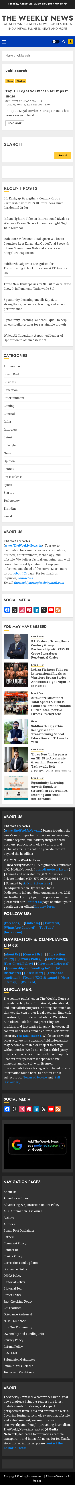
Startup (21, 81)
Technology (12, 501)
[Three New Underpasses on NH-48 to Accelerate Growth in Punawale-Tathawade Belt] (16, 759)
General (9, 414)
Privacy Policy (13, 1340)
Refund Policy (13, 1347)
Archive (9, 1218)
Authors (9, 1224)
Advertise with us (16, 1198)
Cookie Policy (13, 1256)
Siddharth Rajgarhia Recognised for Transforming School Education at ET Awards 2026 (35, 268)
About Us (20, 573)
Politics (9, 469)
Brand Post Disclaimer (19, 1230)
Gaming (9, 406)
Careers (9, 1237)
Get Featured (13, 1308)
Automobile (12, 366)
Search (13, 144)
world (8, 516)
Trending (10, 509)
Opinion (9, 461)
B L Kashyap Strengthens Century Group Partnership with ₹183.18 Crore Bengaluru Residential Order (33, 203)
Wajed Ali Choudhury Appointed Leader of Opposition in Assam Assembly (33, 338)
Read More (14, 123)
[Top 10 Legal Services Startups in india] (37, 81)
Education (11, 390)
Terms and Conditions (19, 1372)
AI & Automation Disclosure (23, 1211)
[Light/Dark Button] (56, 41)
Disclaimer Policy (16, 1269)
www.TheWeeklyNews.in (23, 545)
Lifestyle (10, 445)
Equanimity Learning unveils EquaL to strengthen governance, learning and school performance (34, 304)
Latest (8, 437)
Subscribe (70, 41)
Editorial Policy (14, 1282)
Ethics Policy (12, 1295)
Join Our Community (18, 1327)
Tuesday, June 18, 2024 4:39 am (23, 104)
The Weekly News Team (22, 101)
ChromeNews (54, 1476)
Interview (10, 430)
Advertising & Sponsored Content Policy (31, 1205)
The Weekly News (37, 18)
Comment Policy (15, 1243)
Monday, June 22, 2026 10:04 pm (52, 771)
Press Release (13, 477)
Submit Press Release (18, 1366)
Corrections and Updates (21, 1263)
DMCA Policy (12, 1276)
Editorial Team (14, 1288)
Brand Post (11, 374)
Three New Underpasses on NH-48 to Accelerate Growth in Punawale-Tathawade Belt (49, 760)
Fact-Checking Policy (18, 1301)
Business (10, 382)
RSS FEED (10, 1353)
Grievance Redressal (18, 1314)
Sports (8, 485)
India (7, 422)
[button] (4, 41)
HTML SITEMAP (15, 1321)
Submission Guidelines (19, 1359)
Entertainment (14, 398)
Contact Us (11, 1250)
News (10, 81)
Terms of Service (35, 1077)
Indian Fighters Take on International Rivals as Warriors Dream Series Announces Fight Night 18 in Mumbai (36, 223)
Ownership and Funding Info (24, 1334)
